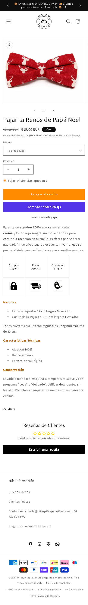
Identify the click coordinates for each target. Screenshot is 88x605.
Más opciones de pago (44, 217)
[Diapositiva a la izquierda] (34, 110)
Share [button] (11, 409)
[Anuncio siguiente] (80, 5)
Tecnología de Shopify (29, 582)
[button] (8, 21)
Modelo (7, 142)
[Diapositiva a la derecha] (53, 110)
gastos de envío (37, 135)
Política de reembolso (58, 582)
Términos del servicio (49, 589)
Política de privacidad (20, 589)
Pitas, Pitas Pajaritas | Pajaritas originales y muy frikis (48, 577)
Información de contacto (46, 595)
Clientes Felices (19, 502)
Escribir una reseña (44, 449)
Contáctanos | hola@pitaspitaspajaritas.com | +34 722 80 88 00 (43, 513)
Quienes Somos (19, 492)
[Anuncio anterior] (8, 5)
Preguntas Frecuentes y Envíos (30, 526)
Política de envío (74, 589)
